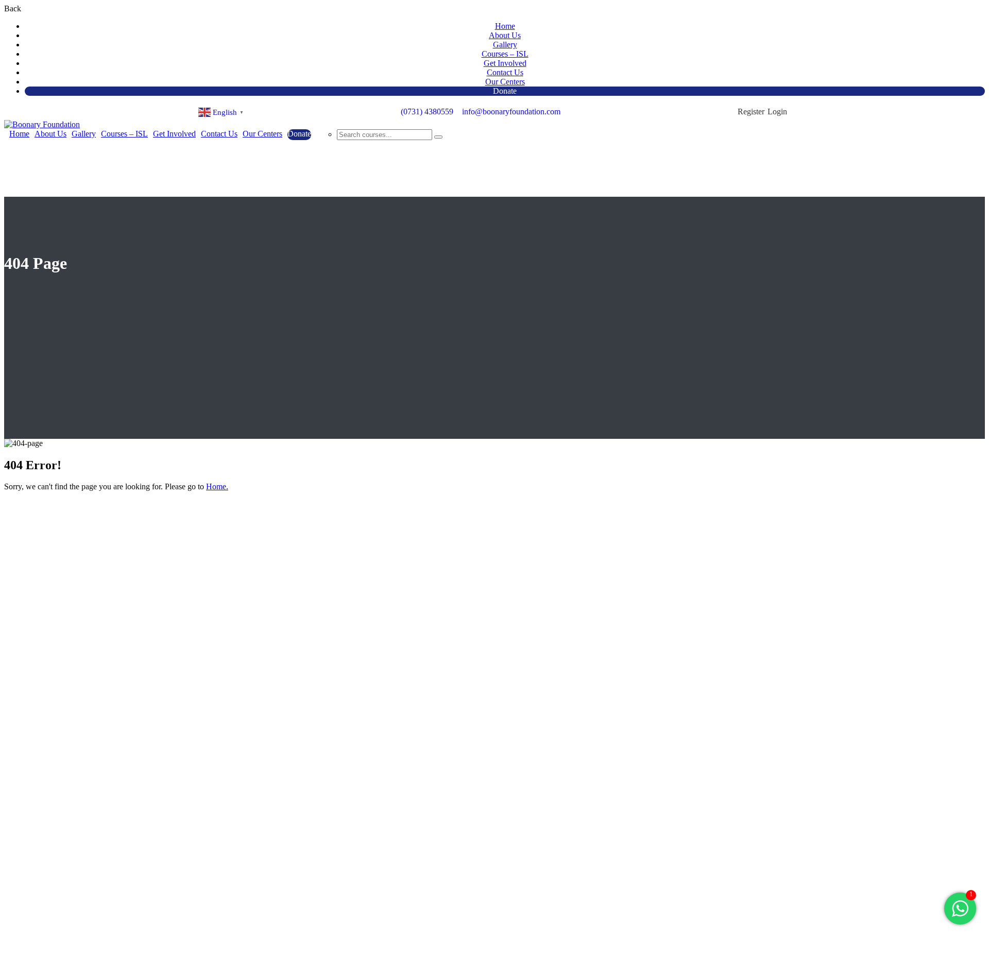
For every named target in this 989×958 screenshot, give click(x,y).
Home (505, 26)
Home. (217, 486)
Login (777, 111)
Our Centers (505, 81)
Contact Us (505, 72)
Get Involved (505, 63)
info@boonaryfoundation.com (511, 111)
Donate (505, 91)
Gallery (505, 44)
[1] (960, 914)
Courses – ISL (505, 53)
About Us (505, 35)
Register (751, 111)
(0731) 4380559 (427, 111)
